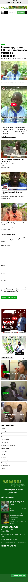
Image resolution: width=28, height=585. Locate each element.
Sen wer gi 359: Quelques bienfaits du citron (13, 542)
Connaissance (5, 434)
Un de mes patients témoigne (12, 395)
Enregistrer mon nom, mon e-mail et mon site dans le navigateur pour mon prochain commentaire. (15, 290)
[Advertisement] (14, 29)
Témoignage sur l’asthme (11, 374)
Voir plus (23, 358)
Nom (3, 265)
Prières (3, 454)
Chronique (4, 431)
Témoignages (6, 372)
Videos (3, 44)
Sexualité (3, 457)
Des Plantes (4, 442)
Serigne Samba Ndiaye (7, 58)
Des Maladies (5, 440)
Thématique (4, 463)
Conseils (3, 437)
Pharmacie (4, 451)
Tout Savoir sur (5, 466)
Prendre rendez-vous (18, 575)
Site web (3, 280)
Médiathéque (5, 448)
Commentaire (6, 245)
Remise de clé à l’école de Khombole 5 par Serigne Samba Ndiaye (17, 515)
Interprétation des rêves (8, 445)
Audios (3, 428)
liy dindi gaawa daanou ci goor (10, 539)
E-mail (3, 273)
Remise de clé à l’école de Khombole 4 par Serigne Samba (17, 503)
